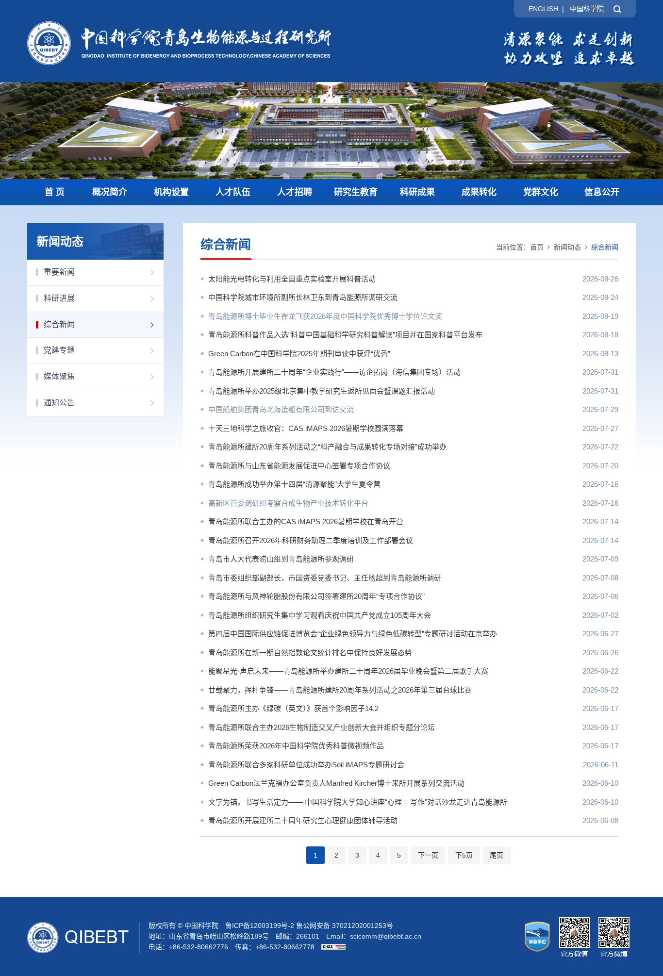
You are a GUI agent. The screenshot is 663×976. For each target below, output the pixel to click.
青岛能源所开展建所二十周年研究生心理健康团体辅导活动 (303, 820)
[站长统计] (331, 947)
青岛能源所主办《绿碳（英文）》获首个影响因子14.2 (293, 708)
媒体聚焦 (59, 376)
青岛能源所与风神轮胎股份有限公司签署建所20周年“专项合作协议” (316, 596)
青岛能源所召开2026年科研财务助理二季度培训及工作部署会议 (310, 540)
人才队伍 (232, 192)
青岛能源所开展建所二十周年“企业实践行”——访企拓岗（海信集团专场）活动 (334, 372)
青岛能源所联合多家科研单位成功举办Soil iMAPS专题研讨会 (306, 765)
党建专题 (59, 350)
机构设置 (171, 192)
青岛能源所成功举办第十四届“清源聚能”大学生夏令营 (294, 484)
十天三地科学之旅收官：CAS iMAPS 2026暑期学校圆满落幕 (305, 428)
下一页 (428, 855)
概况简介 (109, 192)
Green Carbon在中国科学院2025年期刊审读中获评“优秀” (299, 353)
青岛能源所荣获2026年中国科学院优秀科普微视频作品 (296, 746)
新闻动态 (567, 247)
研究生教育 (356, 192)
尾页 (496, 855)
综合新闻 (59, 324)
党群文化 (540, 192)
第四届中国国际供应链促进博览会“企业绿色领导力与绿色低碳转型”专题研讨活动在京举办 (352, 633)
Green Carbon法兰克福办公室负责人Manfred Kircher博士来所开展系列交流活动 (336, 783)
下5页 (464, 855)
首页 (537, 247)
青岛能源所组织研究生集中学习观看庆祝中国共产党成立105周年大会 (319, 615)
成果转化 (479, 192)
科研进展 (59, 298)
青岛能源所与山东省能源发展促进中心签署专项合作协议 (299, 466)
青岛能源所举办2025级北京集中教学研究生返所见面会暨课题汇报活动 (321, 391)
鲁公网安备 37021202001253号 (344, 925)
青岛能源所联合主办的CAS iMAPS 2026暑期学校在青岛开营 (305, 521)
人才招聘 (294, 192)
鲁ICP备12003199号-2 (259, 925)
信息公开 (601, 192)
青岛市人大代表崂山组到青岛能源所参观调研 (281, 559)
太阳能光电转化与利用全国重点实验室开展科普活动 (292, 279)
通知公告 (59, 402)
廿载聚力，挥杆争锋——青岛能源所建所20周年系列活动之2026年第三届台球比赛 (340, 690)
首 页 (55, 192)
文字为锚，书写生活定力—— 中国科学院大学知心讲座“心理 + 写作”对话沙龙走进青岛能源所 (357, 802)
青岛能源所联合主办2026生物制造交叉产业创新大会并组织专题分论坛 (321, 727)
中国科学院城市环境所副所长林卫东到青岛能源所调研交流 (303, 297)
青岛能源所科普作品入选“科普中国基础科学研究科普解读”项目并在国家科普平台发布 (345, 335)
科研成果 (417, 192)
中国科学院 (587, 9)
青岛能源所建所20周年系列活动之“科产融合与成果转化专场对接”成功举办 (327, 447)
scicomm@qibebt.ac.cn (385, 936)
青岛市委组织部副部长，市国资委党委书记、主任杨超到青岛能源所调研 (324, 578)
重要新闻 (59, 272)
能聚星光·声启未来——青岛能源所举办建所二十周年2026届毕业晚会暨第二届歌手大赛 (348, 671)
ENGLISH (543, 9)
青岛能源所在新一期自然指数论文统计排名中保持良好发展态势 (310, 652)
